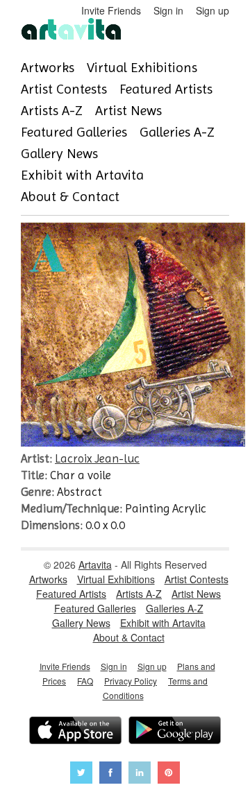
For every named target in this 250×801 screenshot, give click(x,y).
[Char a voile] (133, 442)
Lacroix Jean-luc (97, 458)
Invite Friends (111, 10)
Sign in (168, 10)
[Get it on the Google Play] (174, 732)
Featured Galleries (74, 132)
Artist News (128, 111)
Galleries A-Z (177, 132)
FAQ (85, 681)
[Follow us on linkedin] (139, 774)
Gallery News (59, 154)
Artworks (47, 68)
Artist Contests (64, 89)
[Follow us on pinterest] (169, 774)
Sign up (212, 10)
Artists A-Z (52, 111)
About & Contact (70, 197)
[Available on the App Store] (75, 732)
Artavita (95, 564)
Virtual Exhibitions (142, 68)
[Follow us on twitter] (81, 774)
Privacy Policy (130, 681)
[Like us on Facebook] (110, 774)
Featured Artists (165, 89)
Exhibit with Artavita (82, 175)
